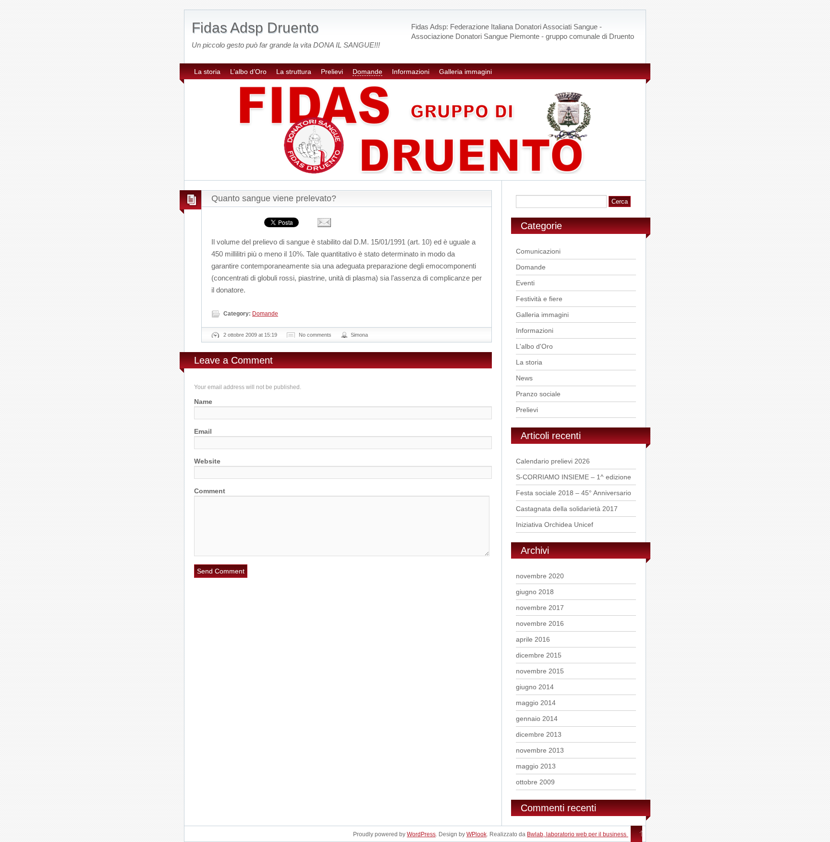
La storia (207, 71)
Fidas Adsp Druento (255, 28)
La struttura (293, 71)
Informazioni (410, 71)
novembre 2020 (540, 576)
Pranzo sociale (538, 394)
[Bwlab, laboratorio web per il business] (633, 834)
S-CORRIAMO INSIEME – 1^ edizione (573, 477)
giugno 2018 (535, 592)
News (524, 378)
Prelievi (332, 71)
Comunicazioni (538, 251)
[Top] (641, 834)
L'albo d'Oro (534, 346)
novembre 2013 (540, 750)
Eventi (525, 283)
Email (203, 431)
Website (207, 461)
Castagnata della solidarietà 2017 (567, 509)
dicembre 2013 (538, 734)
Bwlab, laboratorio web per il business (576, 834)
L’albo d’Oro (248, 71)
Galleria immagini (465, 71)
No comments (315, 335)
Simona (359, 335)
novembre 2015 (540, 671)
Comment (209, 491)
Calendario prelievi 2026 (553, 461)
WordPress (421, 834)
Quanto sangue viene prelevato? (273, 198)
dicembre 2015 (538, 655)
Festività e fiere (539, 299)
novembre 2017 (540, 607)
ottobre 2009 (535, 782)
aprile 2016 (533, 639)
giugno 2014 (535, 687)
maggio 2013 (536, 766)
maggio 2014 (536, 703)
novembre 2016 (540, 623)
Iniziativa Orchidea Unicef (554, 524)
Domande (367, 71)
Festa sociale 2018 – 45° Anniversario (573, 493)
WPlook (476, 834)
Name (203, 401)
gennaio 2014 (537, 718)
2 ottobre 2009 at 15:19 (250, 335)
